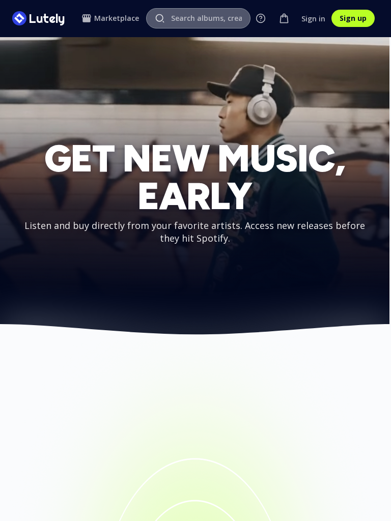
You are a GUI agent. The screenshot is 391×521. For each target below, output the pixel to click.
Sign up (353, 18)
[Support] (260, 18)
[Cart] (284, 18)
